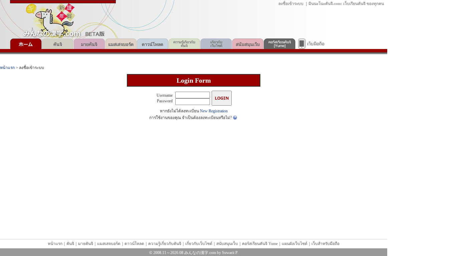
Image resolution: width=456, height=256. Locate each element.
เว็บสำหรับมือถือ (311, 43)
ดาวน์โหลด (153, 43)
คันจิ (57, 43)
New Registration (214, 111)
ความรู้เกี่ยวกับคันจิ (184, 43)
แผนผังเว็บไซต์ (294, 243)
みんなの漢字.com (200, 252)
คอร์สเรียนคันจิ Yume (279, 43)
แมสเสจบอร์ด (121, 43)
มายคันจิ (89, 43)
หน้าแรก (26, 43)
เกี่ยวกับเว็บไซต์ (216, 43)
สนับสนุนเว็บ (248, 43)
